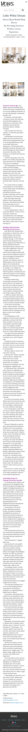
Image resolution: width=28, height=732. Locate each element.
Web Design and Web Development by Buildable (15, 730)
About (23, 720)
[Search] (22, 10)
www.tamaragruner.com (10, 700)
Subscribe (17, 720)
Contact (4, 720)
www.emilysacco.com (17, 703)
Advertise (10, 720)
